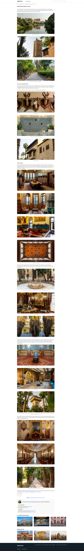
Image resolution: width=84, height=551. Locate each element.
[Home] (19, 1)
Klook (34, 510)
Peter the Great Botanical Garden (24, 525)
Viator (31, 510)
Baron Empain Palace (37, 491)
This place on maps (41, 497)
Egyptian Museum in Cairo (23, 539)
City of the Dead (54, 539)
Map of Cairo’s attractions (32, 497)
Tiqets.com (33, 511)
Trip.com (26, 507)
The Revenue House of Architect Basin (58, 525)
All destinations (28, 1)
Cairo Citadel (36, 539)
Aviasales (30, 506)
